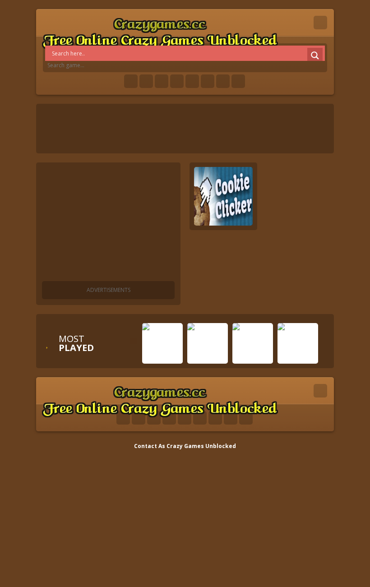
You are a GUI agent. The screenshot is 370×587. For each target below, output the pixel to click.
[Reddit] (192, 81)
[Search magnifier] (315, 55)
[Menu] (320, 22)
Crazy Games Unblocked (201, 446)
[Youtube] (177, 81)
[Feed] (223, 81)
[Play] (162, 357)
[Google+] (161, 81)
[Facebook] (131, 81)
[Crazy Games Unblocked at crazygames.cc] (160, 31)
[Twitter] (146, 81)
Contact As (149, 446)
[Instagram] (207, 81)
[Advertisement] (108, 223)
